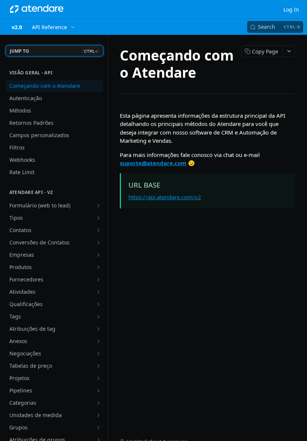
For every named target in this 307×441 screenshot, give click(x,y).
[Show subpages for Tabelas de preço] (98, 366)
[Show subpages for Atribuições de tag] (98, 329)
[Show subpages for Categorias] (98, 403)
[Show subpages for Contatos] (98, 230)
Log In (291, 9)
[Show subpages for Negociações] (98, 354)
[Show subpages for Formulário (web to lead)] (98, 206)
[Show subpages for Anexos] (98, 341)
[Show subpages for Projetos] (98, 378)
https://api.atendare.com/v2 (164, 197)
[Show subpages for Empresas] (98, 255)
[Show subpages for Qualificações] (98, 304)
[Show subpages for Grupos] (98, 428)
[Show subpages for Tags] (98, 317)
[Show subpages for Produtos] (98, 267)
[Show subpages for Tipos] (98, 218)
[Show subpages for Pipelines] (98, 391)
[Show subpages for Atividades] (98, 292)
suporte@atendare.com (153, 163)
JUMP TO (54, 51)
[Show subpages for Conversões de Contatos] (98, 243)
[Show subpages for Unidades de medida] (98, 415)
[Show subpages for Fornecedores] (98, 280)
